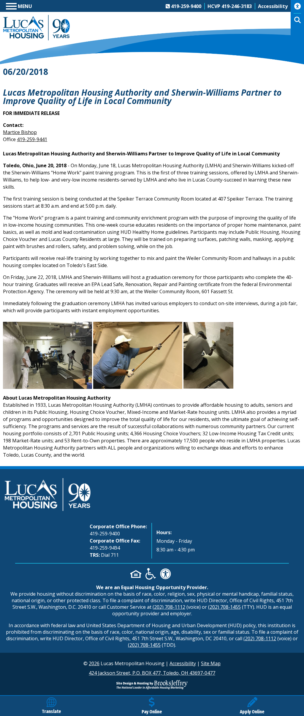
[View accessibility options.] (297, 8)
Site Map (211, 663)
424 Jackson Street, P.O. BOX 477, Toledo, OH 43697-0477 (152, 673)
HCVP (230, 6)
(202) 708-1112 (169, 607)
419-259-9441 (32, 139)
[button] (19, 5)
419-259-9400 (105, 533)
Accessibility (183, 663)
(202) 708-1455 (224, 607)
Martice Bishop (20, 132)
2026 (94, 663)
